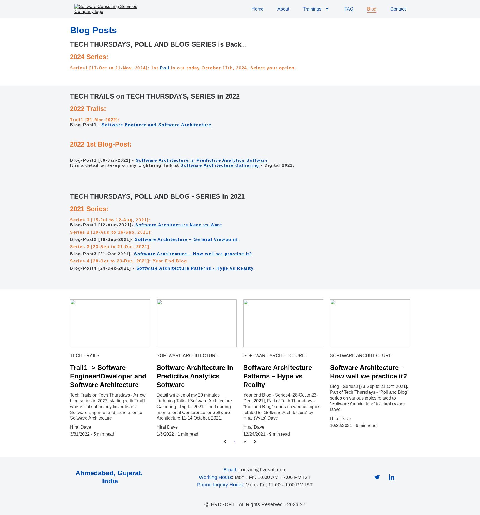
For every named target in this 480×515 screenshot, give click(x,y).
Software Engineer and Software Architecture (156, 124)
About (283, 9)
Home (258, 9)
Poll (164, 67)
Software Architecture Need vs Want (178, 225)
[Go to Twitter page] (377, 477)
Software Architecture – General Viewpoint (186, 239)
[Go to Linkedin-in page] (391, 477)
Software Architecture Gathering (220, 165)
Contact (398, 9)
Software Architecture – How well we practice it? (193, 253)
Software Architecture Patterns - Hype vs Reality (195, 268)
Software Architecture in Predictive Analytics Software (202, 160)
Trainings (312, 9)
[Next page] (255, 442)
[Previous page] (225, 442)
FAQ (348, 9)
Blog (371, 9)
